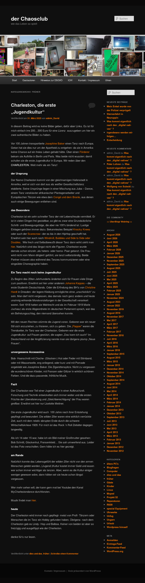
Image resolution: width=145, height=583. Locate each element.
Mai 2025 (111, 279)
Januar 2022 (113, 305)
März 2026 (112, 245)
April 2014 (112, 395)
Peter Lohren (114, 164)
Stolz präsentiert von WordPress (84, 570)
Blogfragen (113, 467)
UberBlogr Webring (119, 221)
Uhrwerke (112, 512)
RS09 (109, 504)
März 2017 (112, 327)
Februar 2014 (114, 402)
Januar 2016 (113, 350)
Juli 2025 (112, 272)
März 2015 (112, 361)
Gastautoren (28, 80)
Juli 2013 (112, 421)
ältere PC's (112, 463)
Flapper (76, 326)
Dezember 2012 (115, 447)
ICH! (70, 80)
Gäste (110, 482)
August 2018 (113, 313)
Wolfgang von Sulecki (119, 186)
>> (131, 221)
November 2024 (115, 298)
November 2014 (115, 372)
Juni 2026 (112, 238)
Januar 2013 (113, 443)
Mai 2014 (111, 391)
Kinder (110, 486)
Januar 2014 (113, 406)
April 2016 (112, 342)
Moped (110, 493)
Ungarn (111, 519)
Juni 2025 (112, 275)
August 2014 (113, 383)
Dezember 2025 (115, 257)
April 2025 (112, 283)
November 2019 (115, 309)
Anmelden (112, 540)
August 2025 (113, 268)
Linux (110, 489)
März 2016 (112, 346)
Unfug (110, 516)
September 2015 (115, 353)
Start (14, 80)
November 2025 (115, 260)
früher (46, 553)
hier (13, 246)
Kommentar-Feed (116, 547)
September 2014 (115, 380)
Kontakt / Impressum (89, 80)
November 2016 (115, 335)
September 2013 (115, 417)
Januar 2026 (113, 253)
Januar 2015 (113, 365)
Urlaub (110, 523)
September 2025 (115, 264)
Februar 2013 (114, 439)
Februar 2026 (114, 249)
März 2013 (112, 435)
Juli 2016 (112, 339)
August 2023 (113, 301)
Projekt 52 (112, 497)
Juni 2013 (112, 424)
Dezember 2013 (115, 409)
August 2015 (113, 357)
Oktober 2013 (114, 413)
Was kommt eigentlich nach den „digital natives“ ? (119, 125)
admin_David (52, 118)
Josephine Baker (55, 143)
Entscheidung (114, 140)
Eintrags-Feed (114, 543)
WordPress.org (115, 551)
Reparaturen (113, 501)
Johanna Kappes (75, 283)
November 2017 (115, 316)
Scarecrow (34, 233)
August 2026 (113, 234)
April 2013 (112, 432)
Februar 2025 (114, 290)
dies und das (35, 553)
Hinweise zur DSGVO (51, 80)
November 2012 (115, 450)
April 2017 (112, 324)
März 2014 (112, 398)
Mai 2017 (111, 320)
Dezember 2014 (115, 368)
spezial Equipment (117, 508)
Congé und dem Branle (66, 197)
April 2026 (112, 242)
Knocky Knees (81, 229)
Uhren (108, 80)
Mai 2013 (111, 428)
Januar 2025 (113, 294)
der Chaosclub (29, 18)
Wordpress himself (117, 527)
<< (108, 221)
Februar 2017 (114, 331)
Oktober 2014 (114, 376)
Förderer (84, 152)
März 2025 (112, 286)
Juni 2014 (112, 387)
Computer (112, 471)
